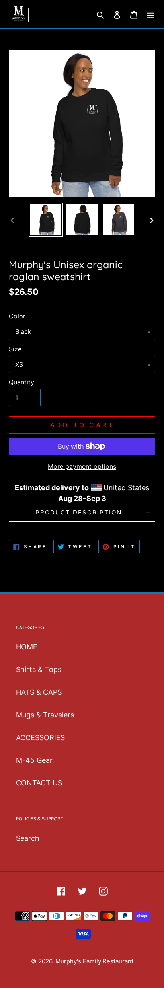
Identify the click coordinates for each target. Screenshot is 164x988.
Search (27, 838)
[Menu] (150, 14)
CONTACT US (39, 783)
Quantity (21, 382)
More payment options (82, 466)
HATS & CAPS (39, 692)
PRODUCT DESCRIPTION (78, 512)
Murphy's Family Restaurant (94, 961)
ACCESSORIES (40, 737)
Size (15, 349)
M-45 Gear (34, 760)
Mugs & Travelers (45, 715)
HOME (26, 647)
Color (17, 316)
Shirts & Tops (38, 669)
